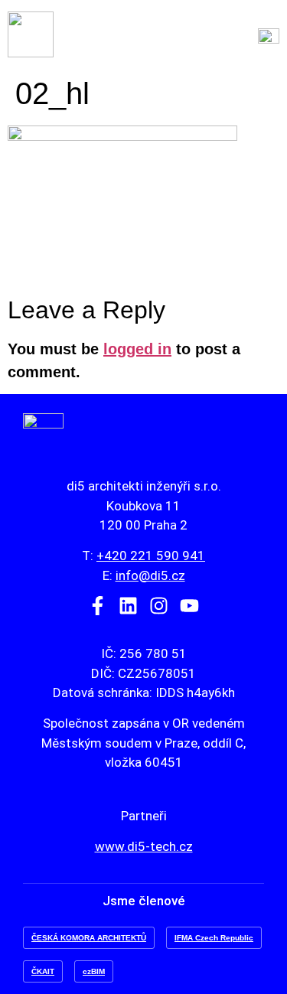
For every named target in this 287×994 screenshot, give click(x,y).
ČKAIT (42, 971)
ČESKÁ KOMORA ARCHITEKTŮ (88, 938)
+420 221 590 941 (150, 555)
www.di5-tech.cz (144, 846)
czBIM (94, 971)
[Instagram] (158, 605)
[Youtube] (189, 605)
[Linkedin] (128, 605)
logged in (137, 349)
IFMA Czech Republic (213, 938)
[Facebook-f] (97, 605)
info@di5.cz (150, 575)
